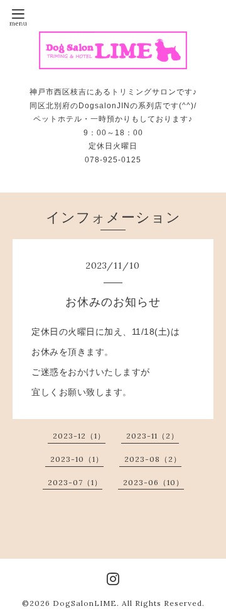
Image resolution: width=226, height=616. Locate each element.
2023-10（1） (77, 459)
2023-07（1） (75, 482)
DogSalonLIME (85, 603)
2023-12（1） (79, 435)
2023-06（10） (153, 482)
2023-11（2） (152, 435)
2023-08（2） (152, 459)
